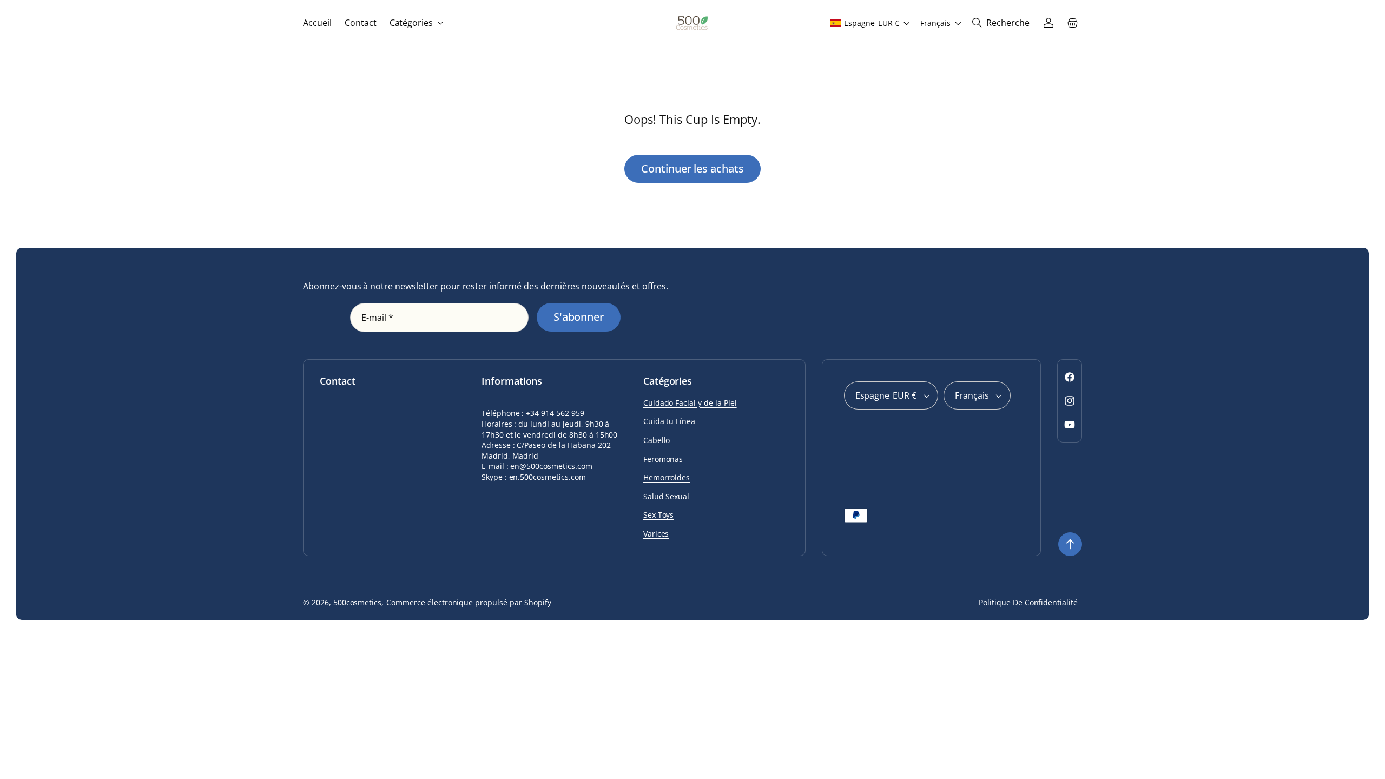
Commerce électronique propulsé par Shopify (468, 602)
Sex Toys (658, 515)
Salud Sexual (666, 496)
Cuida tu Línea (669, 421)
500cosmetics (357, 602)
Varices (656, 534)
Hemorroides (666, 477)
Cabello (656, 440)
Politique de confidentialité (1028, 602)
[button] (415, 23)
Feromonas (663, 459)
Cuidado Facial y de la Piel (690, 403)
